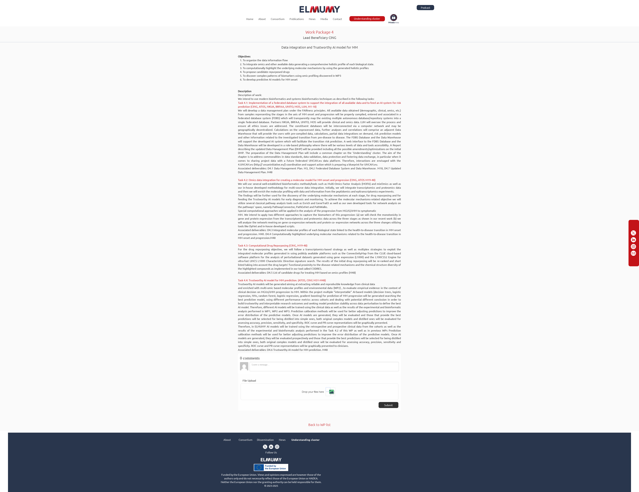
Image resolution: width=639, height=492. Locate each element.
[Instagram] (633, 246)
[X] (633, 233)
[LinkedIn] (633, 239)
